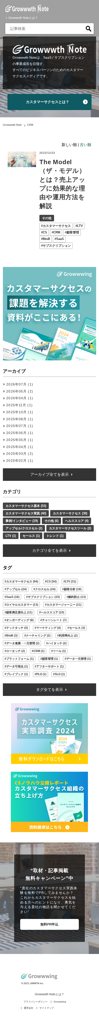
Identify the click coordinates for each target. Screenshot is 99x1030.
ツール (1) (59, 651)
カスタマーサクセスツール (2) (70, 528)
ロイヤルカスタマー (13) (22, 604)
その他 (46, 218)
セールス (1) (31, 536)
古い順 (85, 145)
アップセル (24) (16, 589)
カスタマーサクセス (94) (22, 581)
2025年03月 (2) (19, 453)
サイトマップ (46, 1008)
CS (45, 232)
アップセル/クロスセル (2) (24, 528)
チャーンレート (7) (54, 620)
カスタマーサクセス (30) (70, 513)
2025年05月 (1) (19, 440)
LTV (80, 226)
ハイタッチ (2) (57, 643)
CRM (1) (38, 651)
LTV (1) (11, 536)
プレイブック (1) (17, 674)
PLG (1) (41, 674)
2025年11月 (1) (19, 405)
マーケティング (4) (48, 628)
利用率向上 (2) (68, 635)
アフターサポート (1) (50, 666)
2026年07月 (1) (19, 384)
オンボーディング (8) (20, 620)
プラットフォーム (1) (20, 658)
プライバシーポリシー (36, 1001)
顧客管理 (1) (50, 658)
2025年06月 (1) (19, 433)
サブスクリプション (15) (44, 597)
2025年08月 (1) (19, 419)
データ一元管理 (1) (78, 658)
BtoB (46, 239)
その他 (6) (51, 521)
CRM (56, 232)
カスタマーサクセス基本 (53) (26, 506)
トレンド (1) (54, 536)
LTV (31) (70, 581)
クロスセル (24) (45, 589)
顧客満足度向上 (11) (19, 612)
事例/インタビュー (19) (22, 521)
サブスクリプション (57, 245)
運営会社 (28, 1008)
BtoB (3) (12, 635)
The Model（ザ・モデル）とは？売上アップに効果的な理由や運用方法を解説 (62, 184)
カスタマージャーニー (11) (64, 604)
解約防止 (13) (77, 597)
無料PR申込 (49, 924)
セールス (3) (77, 628)
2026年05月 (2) (19, 391)
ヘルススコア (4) (76, 521)
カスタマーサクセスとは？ (47, 102)
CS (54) (52, 581)
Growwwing (60, 1001)
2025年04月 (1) (19, 447)
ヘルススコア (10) (52, 612)
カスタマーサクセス (57, 226)
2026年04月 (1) (19, 398)
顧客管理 (73, 232)
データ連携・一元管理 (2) (22, 643)
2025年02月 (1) (19, 460)
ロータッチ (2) (15, 651)
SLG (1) (60, 674)
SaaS (60, 239)
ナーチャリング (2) (38, 635)
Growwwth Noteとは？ (23, 18)
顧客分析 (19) (72, 589)
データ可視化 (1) (17, 666)
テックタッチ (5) (17, 628)
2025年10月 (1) (19, 412)
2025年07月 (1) (19, 426)
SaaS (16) (12, 597)
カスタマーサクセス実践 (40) (26, 513)
